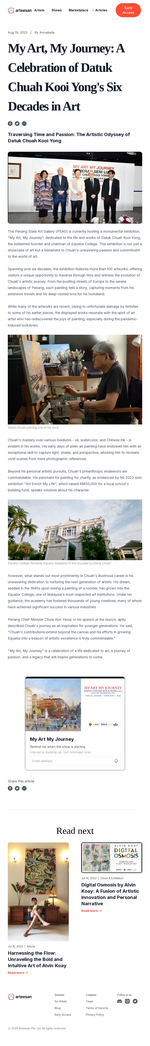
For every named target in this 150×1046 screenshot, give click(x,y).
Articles (101, 10)
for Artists (61, 1001)
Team (89, 1001)
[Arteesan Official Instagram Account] (127, 1001)
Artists (39, 10)
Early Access (128, 10)
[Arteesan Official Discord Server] (119, 1001)
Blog (58, 1008)
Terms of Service (97, 1008)
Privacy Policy (95, 1014)
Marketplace (78, 10)
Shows (57, 10)
